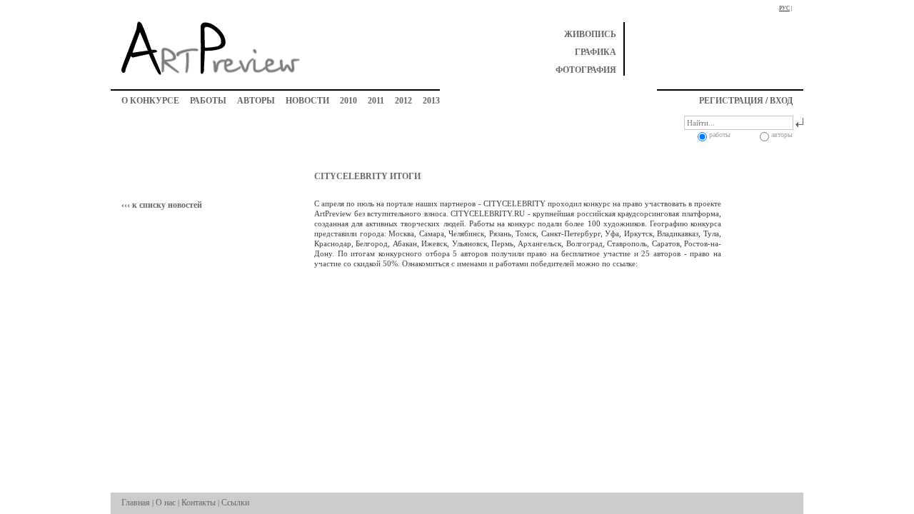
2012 (403, 101)
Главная (135, 503)
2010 (348, 101)
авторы (256, 101)
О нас (166, 503)
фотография (586, 70)
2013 (431, 101)
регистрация (731, 101)
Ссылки (235, 503)
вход (781, 101)
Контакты (198, 503)
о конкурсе (150, 101)
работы (208, 101)
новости (307, 101)
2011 (376, 101)
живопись (590, 34)
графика (595, 52)
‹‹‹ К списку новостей (161, 205)
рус (784, 8)
